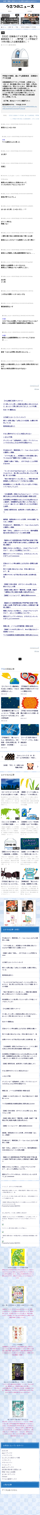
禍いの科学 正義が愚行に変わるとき (18, 1419)
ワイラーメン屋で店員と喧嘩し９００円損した (14, 1228)
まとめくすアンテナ (8, 1474)
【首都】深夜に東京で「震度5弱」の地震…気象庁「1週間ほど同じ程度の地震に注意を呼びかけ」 (19, 1119)
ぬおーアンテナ (7, 1453)
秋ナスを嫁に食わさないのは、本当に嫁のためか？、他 (19, 1034)
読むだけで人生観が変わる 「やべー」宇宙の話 (18, 1382)
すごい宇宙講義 (17, 1344)
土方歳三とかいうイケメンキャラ (14, 417)
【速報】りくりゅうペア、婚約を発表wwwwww (19, 595)
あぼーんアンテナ (8, 1467)
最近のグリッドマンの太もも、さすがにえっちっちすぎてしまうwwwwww (19, 1175)
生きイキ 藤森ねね (9, 409)
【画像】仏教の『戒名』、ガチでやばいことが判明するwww (19, 954)
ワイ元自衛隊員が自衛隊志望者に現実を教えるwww (20, 635)
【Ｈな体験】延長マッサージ (13, 400)
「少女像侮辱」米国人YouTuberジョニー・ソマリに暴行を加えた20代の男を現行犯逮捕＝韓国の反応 (20, 1047)
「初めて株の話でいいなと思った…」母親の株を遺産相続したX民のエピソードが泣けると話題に (19, 993)
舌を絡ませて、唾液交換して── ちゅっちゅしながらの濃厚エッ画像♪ (20, 939)
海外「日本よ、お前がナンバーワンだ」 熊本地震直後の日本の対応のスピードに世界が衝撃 (19, 1149)
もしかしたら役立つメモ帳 (11, 1457)
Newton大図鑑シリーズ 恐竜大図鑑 (18, 1267)
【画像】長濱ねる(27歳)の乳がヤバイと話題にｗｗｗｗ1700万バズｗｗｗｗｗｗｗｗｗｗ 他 (19, 1203)
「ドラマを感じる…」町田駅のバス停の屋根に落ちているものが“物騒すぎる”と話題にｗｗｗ (19, 946)
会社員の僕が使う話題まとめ (11, 1469)
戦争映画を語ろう (9, 426)
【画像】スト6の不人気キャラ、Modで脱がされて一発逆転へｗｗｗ (20, 1097)
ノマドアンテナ (7, 1455)
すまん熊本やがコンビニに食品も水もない (17, 433)
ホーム (36, 389)
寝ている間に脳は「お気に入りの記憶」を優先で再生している (19, 968)
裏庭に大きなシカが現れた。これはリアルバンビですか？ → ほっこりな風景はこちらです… (19, 1168)
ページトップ (34, 385)
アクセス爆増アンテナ (9, 1479)
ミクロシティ (6, 1460)
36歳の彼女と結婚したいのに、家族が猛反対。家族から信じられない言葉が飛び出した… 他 (19, 1191)
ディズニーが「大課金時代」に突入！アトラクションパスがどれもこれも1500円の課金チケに (19, 1082)
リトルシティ (6, 1465)
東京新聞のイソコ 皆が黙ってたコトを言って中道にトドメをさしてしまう (19, 1000)
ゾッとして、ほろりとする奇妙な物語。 (12, 1186)
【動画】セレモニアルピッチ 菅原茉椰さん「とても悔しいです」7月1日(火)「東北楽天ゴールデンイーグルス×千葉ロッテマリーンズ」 (19, 1218)
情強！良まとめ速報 (8, 1472)
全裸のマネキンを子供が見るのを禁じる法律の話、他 (19, 1039)
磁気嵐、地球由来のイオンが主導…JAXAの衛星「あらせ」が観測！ (19, 1134)
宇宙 (3, 32)
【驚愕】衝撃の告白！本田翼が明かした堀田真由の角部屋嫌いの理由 (19, 1236)
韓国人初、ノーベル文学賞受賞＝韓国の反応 (18, 626)
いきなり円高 (7, 437)
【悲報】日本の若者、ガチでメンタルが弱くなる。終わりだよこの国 (19, 1112)
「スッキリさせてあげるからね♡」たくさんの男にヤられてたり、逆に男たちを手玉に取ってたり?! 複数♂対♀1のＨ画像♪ (20, 473)
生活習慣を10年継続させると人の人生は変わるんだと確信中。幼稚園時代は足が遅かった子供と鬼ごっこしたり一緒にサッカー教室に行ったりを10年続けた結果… (19, 1056)
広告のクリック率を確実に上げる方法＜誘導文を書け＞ (19, 1028)
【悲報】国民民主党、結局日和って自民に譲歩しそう (19, 1063)
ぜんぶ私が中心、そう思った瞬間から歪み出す (14, 1212)
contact (30, 11)
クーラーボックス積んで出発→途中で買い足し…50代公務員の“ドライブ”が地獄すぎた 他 (20, 1197)
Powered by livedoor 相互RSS (11, 1206)
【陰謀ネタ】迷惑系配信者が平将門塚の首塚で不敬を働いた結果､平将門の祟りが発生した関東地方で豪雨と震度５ (20, 542)
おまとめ (5, 1450)
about (9, 11)
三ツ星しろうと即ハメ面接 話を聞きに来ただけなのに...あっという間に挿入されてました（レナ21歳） (19, 1015)
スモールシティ (7, 1462)
